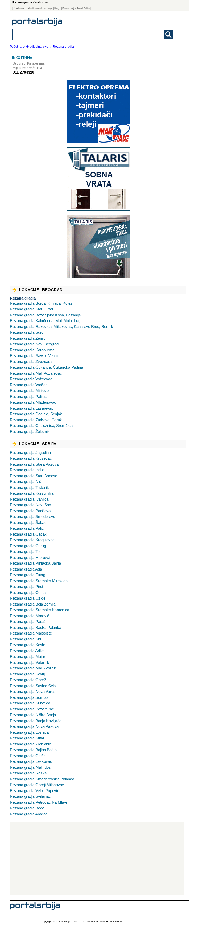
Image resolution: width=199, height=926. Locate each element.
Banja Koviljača (35, 720)
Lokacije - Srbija (37, 443)
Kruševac (31, 458)
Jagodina (30, 452)
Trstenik (29, 487)
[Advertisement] (97, 858)
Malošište (31, 633)
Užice (27, 598)
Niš (25, 481)
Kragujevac (32, 540)
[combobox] (77, 34)
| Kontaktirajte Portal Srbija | (76, 8)
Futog (27, 575)
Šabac (28, 522)
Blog (56, 8)
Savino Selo (33, 685)
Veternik (29, 662)
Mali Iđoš (30, 767)
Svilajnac (30, 796)
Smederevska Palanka (42, 779)
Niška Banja (33, 715)
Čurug (28, 546)
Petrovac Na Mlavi (38, 802)
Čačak (28, 534)
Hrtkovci (30, 557)
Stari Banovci (34, 476)
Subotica (30, 703)
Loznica (29, 732)
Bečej (27, 808)
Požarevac (32, 709)
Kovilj (27, 674)
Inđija (27, 470)
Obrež (28, 680)
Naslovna (19, 8)
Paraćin (29, 621)
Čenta (28, 592)
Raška (28, 773)
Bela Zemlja (32, 604)
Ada (26, 569)
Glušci (28, 755)
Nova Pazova (34, 726)
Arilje (27, 651)
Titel (26, 551)
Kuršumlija (31, 493)
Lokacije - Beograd (40, 290)
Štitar (27, 738)
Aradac (28, 814)
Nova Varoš (32, 691)
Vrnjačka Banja (35, 563)
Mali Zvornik (33, 668)
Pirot (26, 586)
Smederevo (32, 516)
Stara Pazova (34, 464)
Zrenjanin (30, 744)
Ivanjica (29, 499)
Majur (27, 656)
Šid (25, 639)
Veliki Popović (34, 790)
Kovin (27, 645)
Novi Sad (30, 505)
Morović (29, 616)
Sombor (29, 697)
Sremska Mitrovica (39, 581)
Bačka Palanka (35, 627)
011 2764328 (23, 72)
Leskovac (31, 761)
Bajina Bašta (33, 749)
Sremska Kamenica (39, 610)
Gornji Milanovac (37, 784)
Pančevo (30, 511)
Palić (27, 528)
